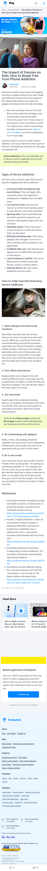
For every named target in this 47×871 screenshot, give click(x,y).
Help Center (6, 744)
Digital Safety (13, 10)
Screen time (19, 802)
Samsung (23, 778)
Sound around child (9, 758)
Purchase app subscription (23, 744)
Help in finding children (11, 768)
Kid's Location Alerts (10, 761)
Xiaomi (35, 778)
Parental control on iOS (32, 792)
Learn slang (25, 796)
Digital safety (7, 792)
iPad (10, 778)
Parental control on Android (11, 796)
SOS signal (22, 758)
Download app (23, 694)
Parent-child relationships (11, 799)
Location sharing (8, 802)
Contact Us (21, 733)
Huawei (5, 782)
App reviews (24, 799)
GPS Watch (11, 733)
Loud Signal (6, 765)
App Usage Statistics (28, 761)
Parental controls (18, 792)
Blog (3, 10)
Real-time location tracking (23, 765)
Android (15, 778)
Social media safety (30, 802)
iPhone (5, 778)
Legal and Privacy (9, 747)
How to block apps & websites (12, 806)
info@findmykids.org (8, 864)
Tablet (30, 778)
